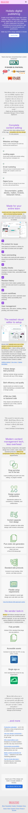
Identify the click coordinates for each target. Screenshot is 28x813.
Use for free (14, 35)
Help (8, 808)
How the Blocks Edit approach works (14, 602)
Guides (14, 806)
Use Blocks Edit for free (14, 786)
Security (14, 810)
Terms (17, 808)
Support (13, 808)
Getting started (5, 362)
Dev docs (14, 362)
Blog (3, 806)
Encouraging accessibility (11, 746)
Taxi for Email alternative (11, 759)
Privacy (22, 808)
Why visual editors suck (11, 740)
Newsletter (8, 806)
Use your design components (13, 733)
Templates (19, 806)
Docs (24, 806)
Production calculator (10, 727)
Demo (5, 808)
